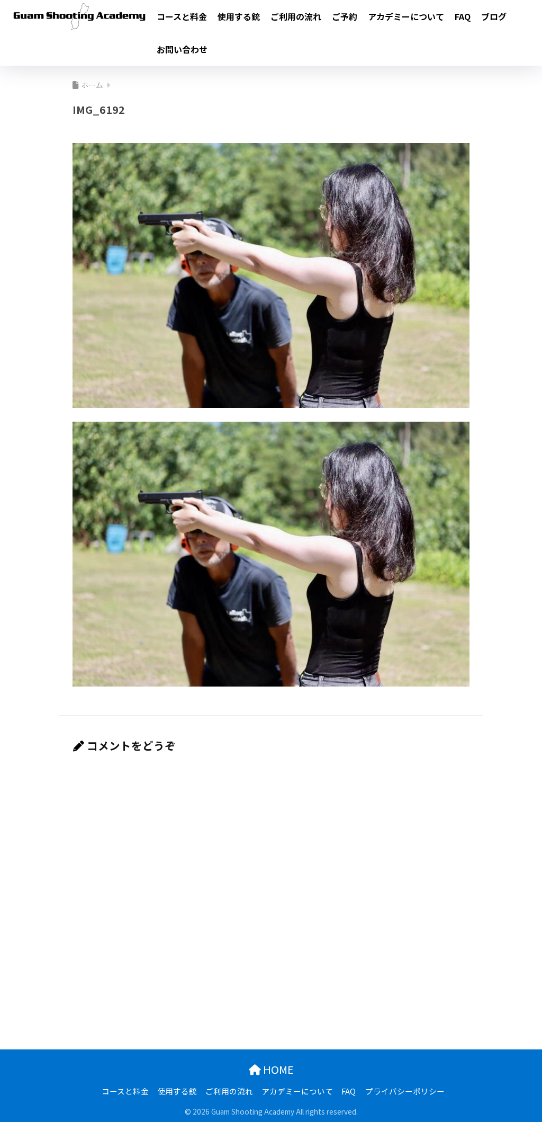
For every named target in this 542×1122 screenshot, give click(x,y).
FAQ (463, 16)
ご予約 (344, 16)
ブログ (494, 16)
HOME (277, 1069)
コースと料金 (182, 16)
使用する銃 (239, 16)
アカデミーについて (406, 16)
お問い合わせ (182, 49)
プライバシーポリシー (405, 1091)
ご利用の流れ (295, 16)
